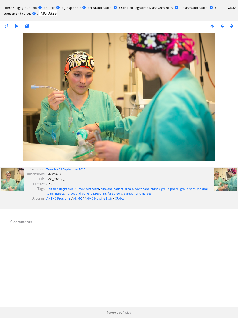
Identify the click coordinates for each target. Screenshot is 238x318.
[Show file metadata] (26, 26)
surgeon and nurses (17, 13)
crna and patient (101, 8)
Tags (18, 8)
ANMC (77, 198)
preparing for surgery (107, 193)
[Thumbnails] (212, 26)
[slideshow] (17, 26)
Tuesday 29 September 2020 (65, 169)
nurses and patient (195, 8)
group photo (72, 8)
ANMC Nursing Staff (98, 198)
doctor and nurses (147, 189)
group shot (29, 8)
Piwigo (127, 313)
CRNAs (119, 198)
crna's (129, 189)
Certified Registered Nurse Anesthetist (147, 8)
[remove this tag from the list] (40, 8)
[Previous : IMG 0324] (222, 26)
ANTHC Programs (58, 198)
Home (8, 8)
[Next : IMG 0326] (232, 26)
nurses (50, 8)
